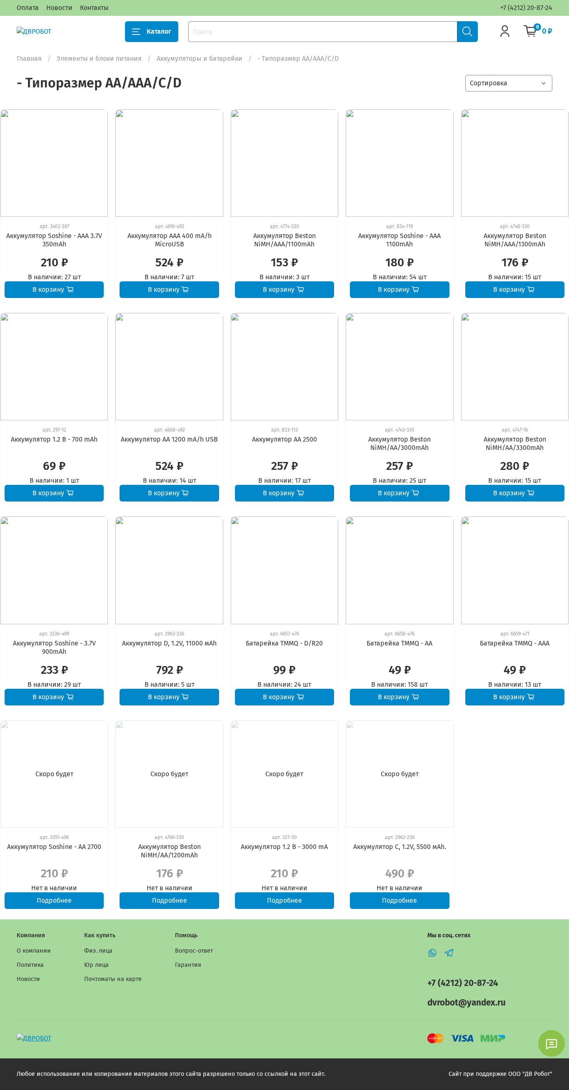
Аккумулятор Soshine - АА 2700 (54, 847)
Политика (30, 964)
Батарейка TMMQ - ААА (514, 643)
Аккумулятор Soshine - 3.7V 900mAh (54, 647)
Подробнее (54, 900)
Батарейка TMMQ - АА (399, 643)
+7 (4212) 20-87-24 (526, 8)
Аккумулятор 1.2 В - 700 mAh (54, 439)
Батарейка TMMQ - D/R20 (284, 643)
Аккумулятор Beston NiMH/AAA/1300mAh (515, 240)
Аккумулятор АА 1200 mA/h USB (169, 439)
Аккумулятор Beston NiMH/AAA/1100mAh (284, 240)
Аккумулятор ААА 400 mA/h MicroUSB (169, 240)
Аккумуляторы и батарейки (199, 58)
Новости (59, 8)
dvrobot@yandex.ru (466, 1003)
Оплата (28, 8)
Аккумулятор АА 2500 (284, 439)
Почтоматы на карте (113, 979)
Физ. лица (98, 950)
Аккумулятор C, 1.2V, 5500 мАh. (399, 847)
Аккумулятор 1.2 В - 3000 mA (284, 847)
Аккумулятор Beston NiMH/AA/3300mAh (515, 443)
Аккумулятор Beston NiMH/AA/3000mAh (399, 443)
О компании (34, 950)
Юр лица (96, 964)
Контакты (94, 8)
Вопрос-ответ (194, 950)
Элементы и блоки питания (99, 58)
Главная (29, 58)
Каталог (159, 31)
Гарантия (188, 964)
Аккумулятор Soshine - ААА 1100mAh (399, 240)
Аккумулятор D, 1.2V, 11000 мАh (169, 643)
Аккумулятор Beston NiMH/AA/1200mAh (169, 851)
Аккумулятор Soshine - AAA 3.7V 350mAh (54, 240)
